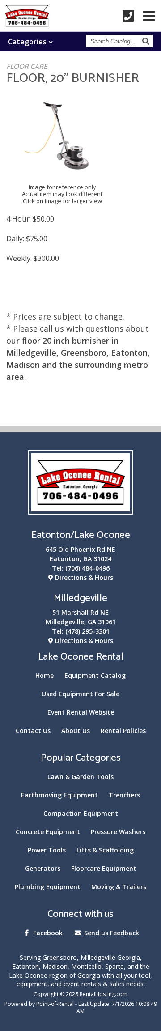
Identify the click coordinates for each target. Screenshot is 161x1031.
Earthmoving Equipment (59, 795)
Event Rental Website (80, 712)
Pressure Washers (118, 831)
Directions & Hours (83, 577)
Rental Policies (123, 730)
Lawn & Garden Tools (80, 776)
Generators (42, 868)
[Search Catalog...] (147, 41)
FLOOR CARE (26, 67)
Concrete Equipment (48, 831)
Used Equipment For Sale (80, 694)
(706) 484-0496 (87, 568)
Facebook (47, 933)
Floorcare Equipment (103, 868)
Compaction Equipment (80, 813)
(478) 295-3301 (87, 631)
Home (44, 675)
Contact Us (33, 730)
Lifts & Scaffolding (105, 850)
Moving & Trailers (118, 886)
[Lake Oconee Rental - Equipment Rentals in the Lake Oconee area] (27, 24)
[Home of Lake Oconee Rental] (80, 509)
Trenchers (124, 795)
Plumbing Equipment (47, 886)
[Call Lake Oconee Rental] (128, 16)
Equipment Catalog (95, 675)
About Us (75, 730)
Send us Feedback (110, 933)
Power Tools (47, 850)
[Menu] (149, 16)
